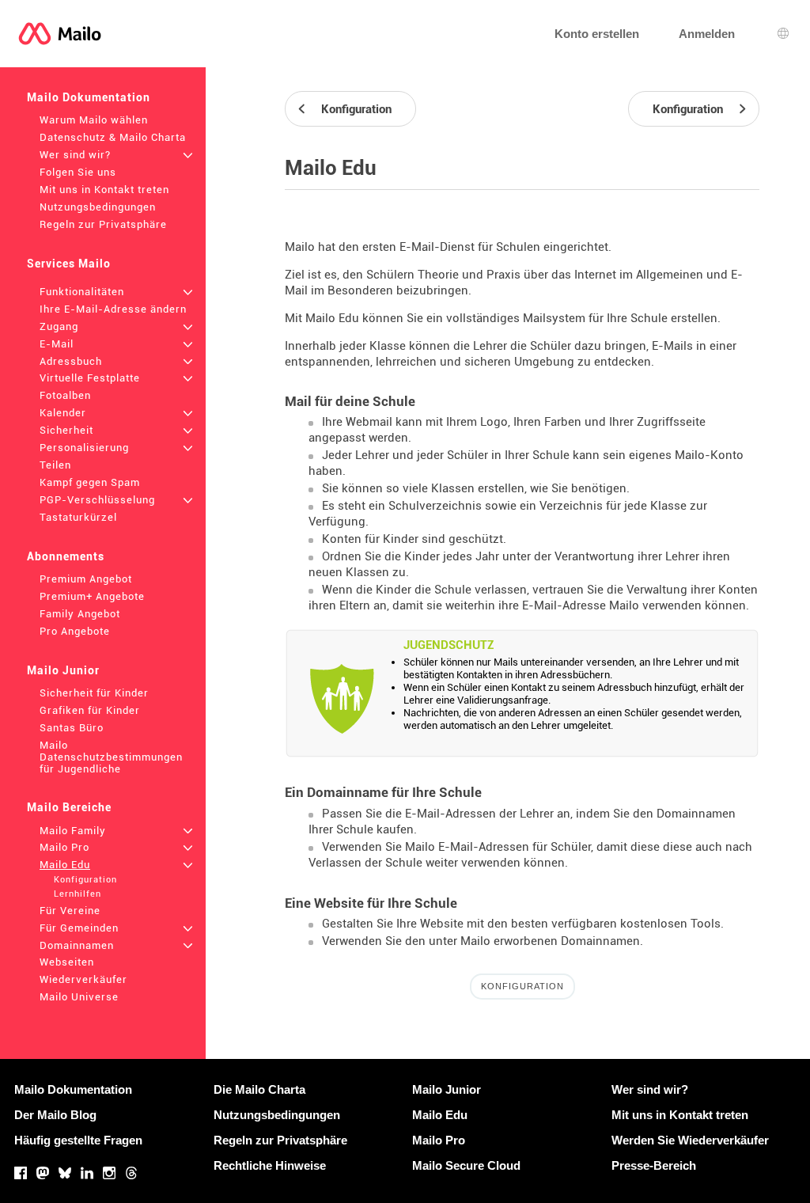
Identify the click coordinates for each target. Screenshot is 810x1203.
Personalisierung (84, 447)
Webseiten (67, 962)
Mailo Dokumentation (88, 97)
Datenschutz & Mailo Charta (113, 137)
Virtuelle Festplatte (90, 378)
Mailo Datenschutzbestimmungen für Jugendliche (111, 757)
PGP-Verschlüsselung (97, 500)
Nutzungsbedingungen (98, 207)
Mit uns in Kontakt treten (104, 189)
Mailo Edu (65, 865)
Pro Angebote (75, 631)
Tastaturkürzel (78, 517)
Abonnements (65, 556)
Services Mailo (69, 263)
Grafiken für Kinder (90, 710)
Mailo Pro (64, 847)
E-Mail (57, 344)
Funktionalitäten (82, 292)
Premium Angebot (86, 579)
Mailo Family (73, 831)
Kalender (63, 413)
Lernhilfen (77, 894)
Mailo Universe (79, 997)
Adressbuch (71, 361)
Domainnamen (77, 945)
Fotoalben (65, 395)
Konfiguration (85, 880)
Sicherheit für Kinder (94, 693)
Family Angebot (80, 614)
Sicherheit (66, 430)
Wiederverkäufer (83, 979)
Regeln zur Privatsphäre (103, 224)
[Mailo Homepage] (59, 33)
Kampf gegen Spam (90, 482)
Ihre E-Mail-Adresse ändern (113, 309)
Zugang (59, 326)
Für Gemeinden (79, 928)
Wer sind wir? (75, 155)
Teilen (55, 465)
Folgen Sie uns (78, 172)
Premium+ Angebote (92, 596)
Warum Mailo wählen (94, 120)
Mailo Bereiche (69, 807)
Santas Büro (72, 728)
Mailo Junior (63, 670)
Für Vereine (70, 910)
